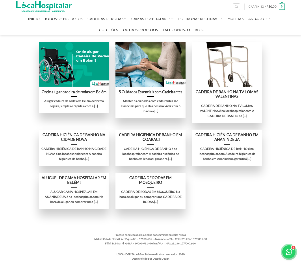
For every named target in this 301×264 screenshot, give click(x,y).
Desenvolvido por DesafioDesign (150, 258)
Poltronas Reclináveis (200, 19)
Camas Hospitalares (151, 19)
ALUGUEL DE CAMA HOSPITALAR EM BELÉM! (74, 180)
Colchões (108, 30)
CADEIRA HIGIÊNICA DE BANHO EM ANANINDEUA (226, 137)
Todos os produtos (63, 19)
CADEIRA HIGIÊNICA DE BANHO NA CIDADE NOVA (74, 137)
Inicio (34, 19)
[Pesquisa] (236, 6)
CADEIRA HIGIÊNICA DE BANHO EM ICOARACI (150, 137)
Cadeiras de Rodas (105, 19)
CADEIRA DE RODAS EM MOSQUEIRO (150, 180)
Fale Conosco (176, 30)
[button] (267, 7)
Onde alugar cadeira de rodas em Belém (74, 92)
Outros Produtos (140, 30)
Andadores (259, 19)
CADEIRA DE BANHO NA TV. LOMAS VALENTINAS (227, 94)
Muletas (235, 19)
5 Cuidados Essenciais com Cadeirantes (150, 92)
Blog (199, 30)
